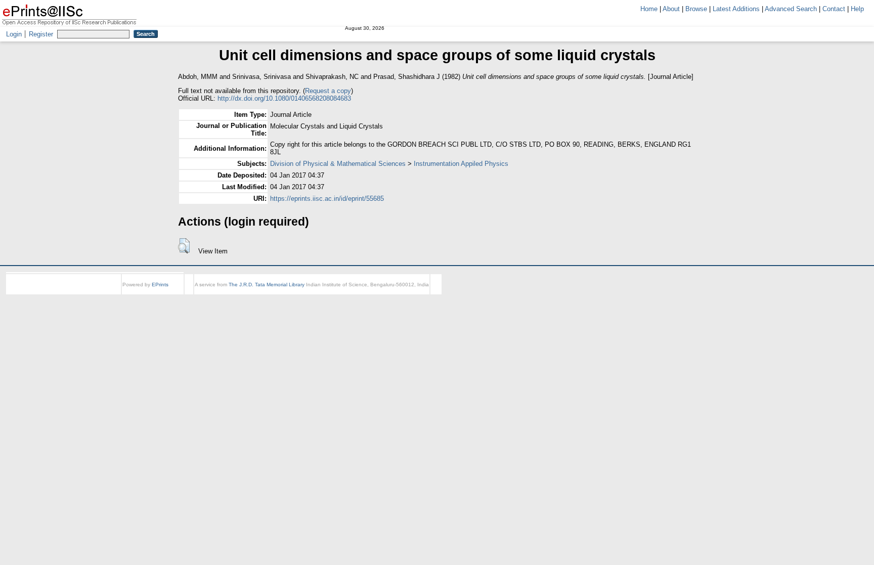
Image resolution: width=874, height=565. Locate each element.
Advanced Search (791, 9)
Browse (696, 9)
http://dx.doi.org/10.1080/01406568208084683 (284, 98)
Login (14, 34)
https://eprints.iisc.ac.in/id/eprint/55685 (327, 198)
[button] (184, 245)
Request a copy (328, 91)
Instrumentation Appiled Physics (461, 163)
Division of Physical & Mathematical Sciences (338, 163)
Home (649, 9)
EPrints (160, 284)
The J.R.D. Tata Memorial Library (266, 284)
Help (857, 9)
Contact (833, 9)
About (671, 9)
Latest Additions (736, 9)
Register (41, 34)
